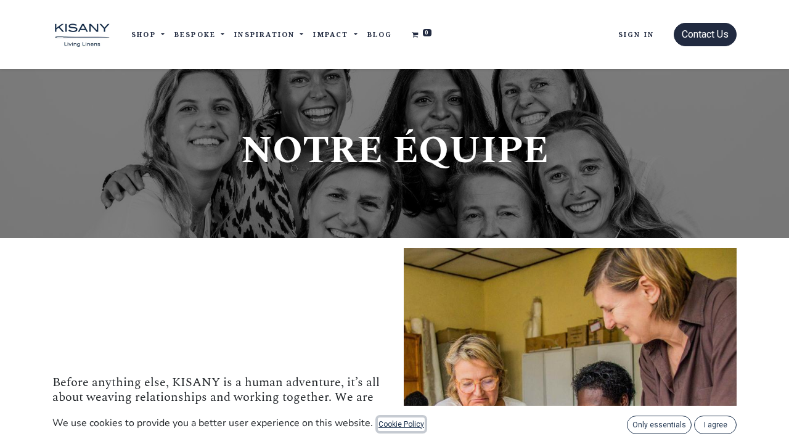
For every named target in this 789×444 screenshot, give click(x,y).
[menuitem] (380, 35)
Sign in (636, 34)
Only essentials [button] (659, 425)
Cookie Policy (401, 424)
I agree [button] (715, 425)
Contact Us (705, 34)
